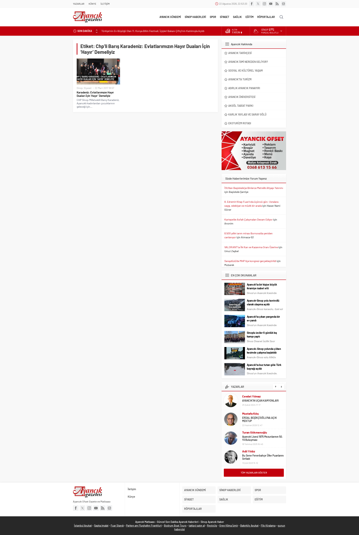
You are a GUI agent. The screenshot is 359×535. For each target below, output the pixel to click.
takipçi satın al (197, 525)
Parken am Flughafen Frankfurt (144, 525)
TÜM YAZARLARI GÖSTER (254, 472)
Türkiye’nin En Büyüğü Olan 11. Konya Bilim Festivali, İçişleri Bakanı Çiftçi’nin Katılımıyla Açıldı (152, 31)
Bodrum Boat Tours (175, 525)
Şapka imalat (101, 525)
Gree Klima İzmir (228, 525)
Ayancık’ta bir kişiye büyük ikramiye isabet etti (262, 286)
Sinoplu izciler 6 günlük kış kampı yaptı (262, 334)
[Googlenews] (283, 3)
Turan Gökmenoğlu (254, 432)
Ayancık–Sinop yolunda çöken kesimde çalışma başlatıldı (264, 350)
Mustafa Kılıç (250, 413)
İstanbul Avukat (83, 525)
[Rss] (277, 3)
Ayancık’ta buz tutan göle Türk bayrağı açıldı (264, 366)
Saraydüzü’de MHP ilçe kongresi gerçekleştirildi (250, 261)
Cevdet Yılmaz (251, 396)
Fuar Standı (117, 525)
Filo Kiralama (268, 525)
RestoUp (212, 525)
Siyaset (88, 88)
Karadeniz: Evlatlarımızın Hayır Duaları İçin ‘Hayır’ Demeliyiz (95, 94)
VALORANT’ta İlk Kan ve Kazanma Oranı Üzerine (251, 247)
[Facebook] (251, 3)
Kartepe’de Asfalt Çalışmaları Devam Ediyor (248, 219)
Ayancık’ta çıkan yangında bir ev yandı (263, 318)
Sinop (80, 88)
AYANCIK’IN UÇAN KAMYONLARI (260, 400)
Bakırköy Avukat (249, 525)
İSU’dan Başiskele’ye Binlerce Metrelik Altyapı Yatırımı (253, 187)
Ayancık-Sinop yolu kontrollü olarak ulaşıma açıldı (263, 302)
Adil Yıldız (248, 451)
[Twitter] (258, 3)
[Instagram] (264, 3)
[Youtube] (270, 3)
